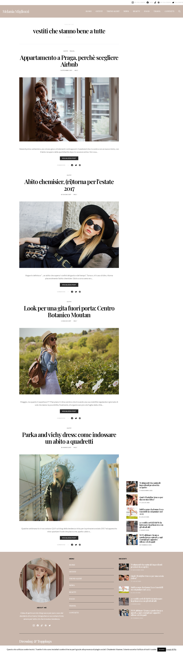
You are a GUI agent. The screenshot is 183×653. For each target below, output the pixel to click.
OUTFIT (99, 11)
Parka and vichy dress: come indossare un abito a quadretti (69, 437)
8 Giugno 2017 (66, 194)
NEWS (126, 11)
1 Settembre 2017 (66, 70)
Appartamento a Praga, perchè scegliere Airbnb (69, 60)
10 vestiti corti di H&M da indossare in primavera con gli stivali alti (151, 524)
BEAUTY (136, 11)
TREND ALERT (113, 11)
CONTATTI (169, 11)
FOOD (147, 11)
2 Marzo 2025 (144, 530)
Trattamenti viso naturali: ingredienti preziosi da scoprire (150, 485)
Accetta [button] (161, 650)
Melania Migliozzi (15, 11)
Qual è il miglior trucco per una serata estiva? (151, 498)
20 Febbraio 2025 (145, 545)
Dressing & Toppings (35, 641)
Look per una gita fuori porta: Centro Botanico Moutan (69, 311)
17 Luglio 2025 (144, 502)
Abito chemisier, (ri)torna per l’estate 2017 (69, 185)
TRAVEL (157, 11)
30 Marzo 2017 (66, 447)
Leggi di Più (171, 649)
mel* (76, 70)
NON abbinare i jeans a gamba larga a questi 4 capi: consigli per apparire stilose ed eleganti (151, 538)
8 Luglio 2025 (144, 517)
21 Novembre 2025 (145, 490)
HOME (89, 11)
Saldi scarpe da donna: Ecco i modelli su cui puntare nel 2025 (151, 511)
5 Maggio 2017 (66, 321)
